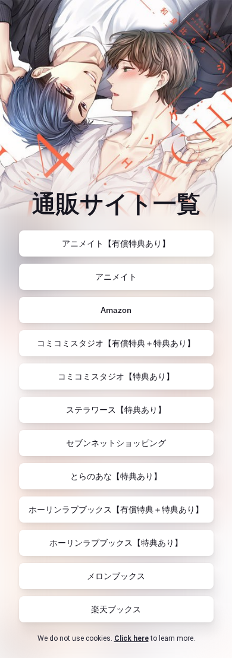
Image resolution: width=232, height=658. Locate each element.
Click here (131, 638)
